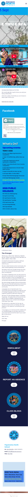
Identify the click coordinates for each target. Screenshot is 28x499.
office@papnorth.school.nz (14, 451)
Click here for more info (7, 101)
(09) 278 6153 (10, 449)
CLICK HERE (14, 353)
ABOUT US (8, 32)
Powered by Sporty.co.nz (14, 494)
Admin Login (15, 496)
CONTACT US (20, 32)
